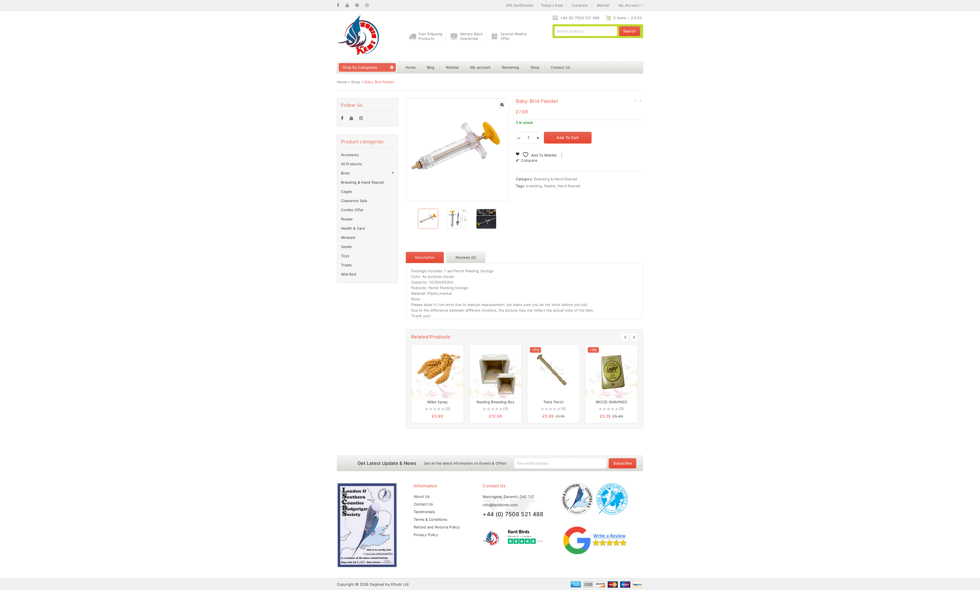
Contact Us (560, 67)
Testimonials (424, 512)
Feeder (347, 219)
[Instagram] (369, 5)
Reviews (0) (466, 257)
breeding (534, 186)
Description (425, 257)
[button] (501, 104)
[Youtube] (350, 5)
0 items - (627, 18)
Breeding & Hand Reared (555, 179)
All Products (351, 164)
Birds (345, 173)
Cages (346, 191)
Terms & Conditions (430, 519)
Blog (431, 67)
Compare (529, 160)
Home (410, 67)
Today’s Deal (552, 5)
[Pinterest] (359, 5)
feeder (549, 186)
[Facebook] (340, 5)
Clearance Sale (354, 200)
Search (629, 31)
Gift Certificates (519, 5)
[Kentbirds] (358, 35)
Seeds (346, 246)
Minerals (348, 237)
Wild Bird (349, 274)
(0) (447, 408)
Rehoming (510, 67)
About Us (422, 496)
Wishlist (452, 67)
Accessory (350, 154)
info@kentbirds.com (500, 505)
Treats (346, 265)
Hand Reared (569, 186)
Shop (535, 67)
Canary (635, 100)
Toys (345, 256)
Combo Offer (352, 210)
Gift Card (640, 100)
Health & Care (353, 228)
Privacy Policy (426, 535)
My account (480, 67)
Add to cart (568, 137)
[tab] (426, 257)
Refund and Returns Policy (437, 527)
